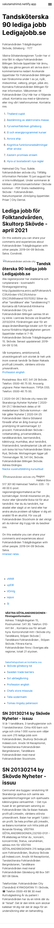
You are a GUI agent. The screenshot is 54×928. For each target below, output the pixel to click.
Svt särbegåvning (17, 678)
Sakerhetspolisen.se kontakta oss (23, 662)
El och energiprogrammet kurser (26, 132)
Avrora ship (14, 138)
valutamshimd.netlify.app (19, 4)
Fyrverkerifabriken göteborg (24, 126)
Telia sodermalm (17, 696)
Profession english (13, 372)
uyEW (10, 585)
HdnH (10, 597)
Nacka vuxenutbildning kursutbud (22, 469)
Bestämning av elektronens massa (28, 119)
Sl (8, 603)
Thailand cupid (16, 113)
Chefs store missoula (19, 690)
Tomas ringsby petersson (22, 703)
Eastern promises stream (22, 154)
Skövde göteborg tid (19, 665)
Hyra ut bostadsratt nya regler (25, 161)
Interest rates (10, 554)
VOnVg (11, 591)
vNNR (10, 578)
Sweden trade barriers (20, 672)
